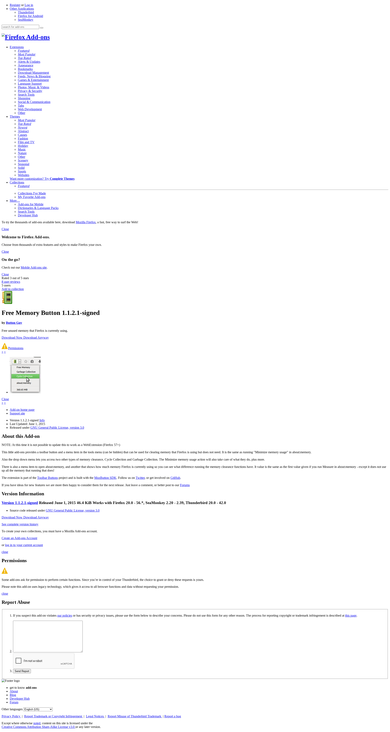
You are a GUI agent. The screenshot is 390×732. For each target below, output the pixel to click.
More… (15, 200)
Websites (23, 175)
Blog (13, 695)
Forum (14, 702)
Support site (17, 413)
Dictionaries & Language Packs (38, 208)
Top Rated (24, 58)
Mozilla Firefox (86, 222)
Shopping (24, 98)
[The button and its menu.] (25, 392)
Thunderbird (26, 12)
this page (350, 615)
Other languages (12, 709)
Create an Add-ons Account (19, 538)
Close (5, 229)
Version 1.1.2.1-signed (20, 503)
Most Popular (27, 54)
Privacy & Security (30, 91)
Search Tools (26, 94)
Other (21, 113)
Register (15, 5)
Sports (22, 171)
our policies (64, 615)
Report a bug (172, 716)
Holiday (23, 145)
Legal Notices (95, 716)
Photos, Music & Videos (33, 87)
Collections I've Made (32, 193)
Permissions (15, 348)
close (5, 552)
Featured (23, 50)
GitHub (175, 477)
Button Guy (14, 322)
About (14, 691)
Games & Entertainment (33, 80)
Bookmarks (25, 69)
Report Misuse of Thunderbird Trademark (135, 716)
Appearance (25, 65)
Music (22, 149)
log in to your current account (24, 545)
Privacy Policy (11, 716)
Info (42, 420)
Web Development (30, 109)
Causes (22, 135)
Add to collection (13, 289)
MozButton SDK (105, 477)
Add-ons (37, 37)
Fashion (23, 138)
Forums (185, 485)
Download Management (33, 72)
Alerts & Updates (29, 61)
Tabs (21, 105)
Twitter (140, 477)
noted (36, 723)
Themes (15, 116)
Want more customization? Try (42, 178)
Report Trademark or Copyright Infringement (53, 716)
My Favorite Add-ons (32, 197)
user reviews (11, 281)
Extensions (17, 47)
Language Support (30, 83)
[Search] (41, 27)
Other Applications (22, 8)
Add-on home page (22, 409)
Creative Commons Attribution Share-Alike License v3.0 (38, 727)
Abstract (23, 131)
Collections (17, 182)
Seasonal (23, 164)
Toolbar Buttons (47, 477)
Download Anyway (36, 337)
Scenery (23, 160)
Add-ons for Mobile (30, 204)
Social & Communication (34, 102)
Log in (29, 5)
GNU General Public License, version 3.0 (57, 427)
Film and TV (26, 142)
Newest (22, 127)
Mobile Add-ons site (34, 267)
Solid (21, 167)
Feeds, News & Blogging (34, 76)
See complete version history (20, 524)
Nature (22, 153)
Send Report (22, 671)
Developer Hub (28, 215)
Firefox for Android (30, 16)
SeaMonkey (25, 19)
